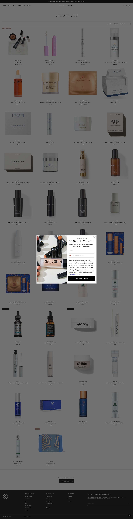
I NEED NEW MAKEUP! (81, 278)
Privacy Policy (72, 274)
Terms (77, 274)
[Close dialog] (94, 237)
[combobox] (71, 255)
